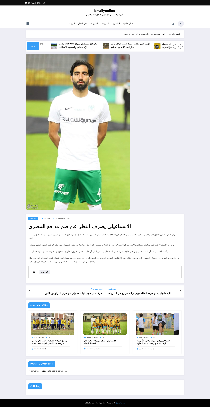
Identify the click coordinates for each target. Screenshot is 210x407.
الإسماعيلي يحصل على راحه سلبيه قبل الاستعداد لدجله (100, 342)
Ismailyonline (104, 10)
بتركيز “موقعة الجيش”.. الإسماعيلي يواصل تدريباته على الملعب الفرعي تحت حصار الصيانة (49, 342)
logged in (44, 370)
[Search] (173, 24)
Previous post (97, 289)
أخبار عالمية (128, 23)
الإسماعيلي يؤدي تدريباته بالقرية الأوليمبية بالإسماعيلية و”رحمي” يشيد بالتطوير (153, 342)
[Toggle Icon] (28, 24)
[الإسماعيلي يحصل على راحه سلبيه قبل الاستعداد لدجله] (105, 323)
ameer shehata (92, 337)
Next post (112, 289)
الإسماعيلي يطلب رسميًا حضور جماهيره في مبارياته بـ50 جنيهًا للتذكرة (123, 45)
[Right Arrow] (180, 46)
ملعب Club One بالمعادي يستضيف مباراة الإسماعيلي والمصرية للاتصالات (71, 45)
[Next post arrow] (181, 291)
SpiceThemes (120, 403)
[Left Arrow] (175, 46)
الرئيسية (71, 23)
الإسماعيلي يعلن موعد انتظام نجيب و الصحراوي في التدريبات (139, 293)
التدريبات (105, 23)
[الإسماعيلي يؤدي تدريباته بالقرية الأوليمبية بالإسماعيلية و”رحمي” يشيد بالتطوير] (157, 323)
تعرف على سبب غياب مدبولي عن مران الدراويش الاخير (74, 293)
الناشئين (116, 23)
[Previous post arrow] (29, 291)
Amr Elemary (39, 337)
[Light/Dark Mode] (181, 24)
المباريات (94, 23)
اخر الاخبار (82, 23)
